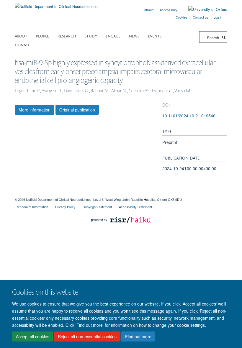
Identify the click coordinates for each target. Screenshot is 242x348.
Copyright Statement (97, 206)
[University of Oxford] (203, 9)
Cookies (181, 17)
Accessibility (168, 9)
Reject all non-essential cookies (87, 336)
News (134, 35)
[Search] (223, 37)
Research (67, 35)
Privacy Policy (65, 206)
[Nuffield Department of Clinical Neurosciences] (56, 4)
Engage (113, 35)
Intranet (148, 9)
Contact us (200, 17)
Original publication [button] (77, 110)
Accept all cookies (32, 336)
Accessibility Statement (135, 206)
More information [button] (34, 110)
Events (154, 35)
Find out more (138, 336)
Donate (22, 44)
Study (91, 35)
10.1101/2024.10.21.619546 (188, 116)
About (21, 35)
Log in (218, 17)
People (42, 35)
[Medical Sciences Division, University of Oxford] (121, 194)
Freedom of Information (31, 206)
